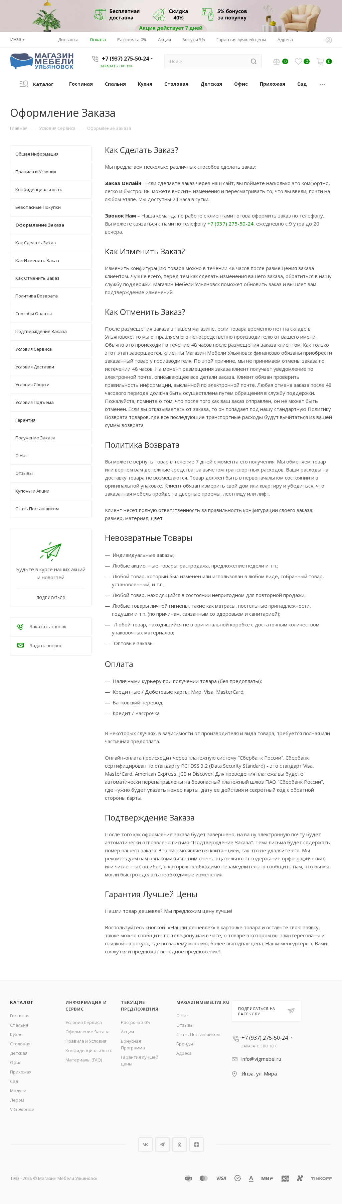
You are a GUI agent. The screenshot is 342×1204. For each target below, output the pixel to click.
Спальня (19, 1025)
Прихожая (20, 1072)
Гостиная (19, 1016)
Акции (127, 1032)
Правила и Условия (85, 1041)
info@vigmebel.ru (261, 1058)
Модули (18, 1091)
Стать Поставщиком (198, 1034)
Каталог (22, 1002)
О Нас (182, 1016)
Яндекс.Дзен (196, 1144)
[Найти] (253, 61)
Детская (18, 1053)
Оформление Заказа (87, 1032)
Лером (17, 1100)
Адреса (184, 1053)
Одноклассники (179, 1144)
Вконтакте (145, 1144)
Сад (14, 1081)
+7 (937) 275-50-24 (125, 58)
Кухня (16, 1034)
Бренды (184, 1044)
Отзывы (185, 1025)
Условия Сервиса (83, 1022)
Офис (15, 1062)
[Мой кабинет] (328, 40)
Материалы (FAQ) (83, 1060)
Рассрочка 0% (135, 1022)
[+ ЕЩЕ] (322, 84)
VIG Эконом (22, 1109)
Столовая (20, 1044)
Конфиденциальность (89, 1050)
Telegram (162, 1144)
